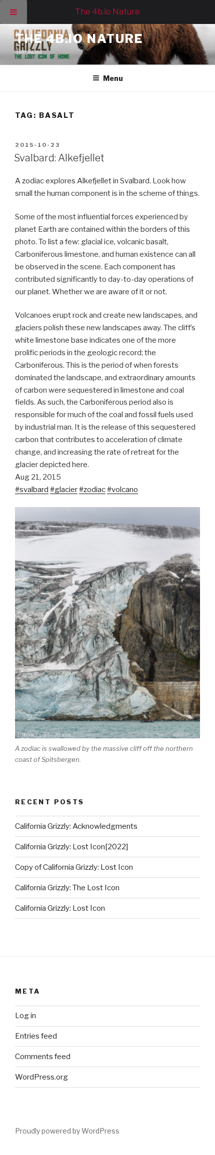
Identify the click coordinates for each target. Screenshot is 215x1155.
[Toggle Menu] (13, 12)
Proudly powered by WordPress (67, 1131)
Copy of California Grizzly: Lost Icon (74, 867)
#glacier (64, 489)
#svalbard (31, 489)
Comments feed (42, 1056)
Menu (113, 78)
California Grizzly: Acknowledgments (76, 826)
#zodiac (92, 489)
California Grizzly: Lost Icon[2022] (71, 846)
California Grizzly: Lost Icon (60, 908)
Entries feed (36, 1036)
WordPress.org (41, 1077)
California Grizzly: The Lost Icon (68, 887)
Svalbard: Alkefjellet (59, 158)
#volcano (122, 489)
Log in (25, 1015)
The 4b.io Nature (79, 38)
